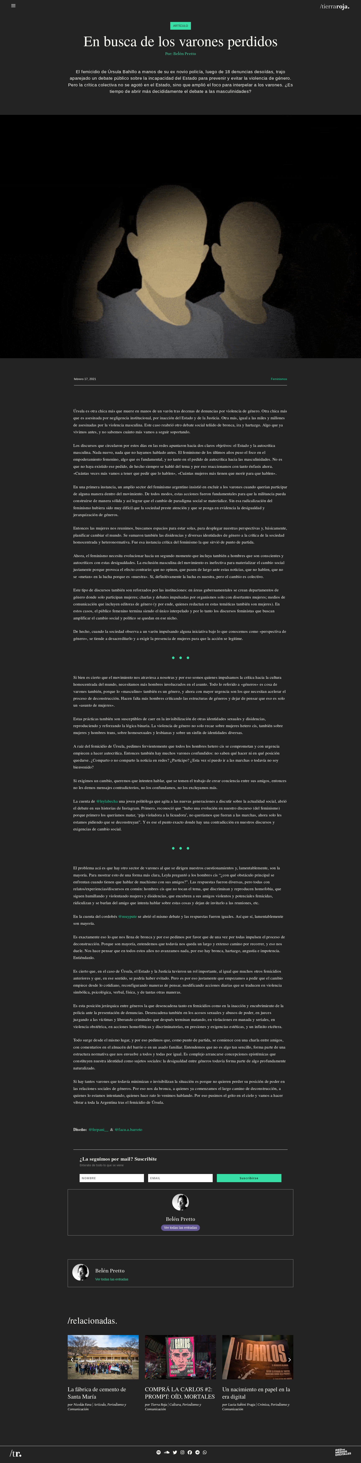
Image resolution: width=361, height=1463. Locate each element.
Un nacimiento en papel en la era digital (256, 1392)
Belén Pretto (180, 1219)
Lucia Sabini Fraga (241, 1404)
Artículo (100, 1404)
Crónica (263, 1404)
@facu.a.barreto (128, 1129)
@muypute (127, 916)
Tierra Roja (159, 1404)
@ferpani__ (99, 1129)
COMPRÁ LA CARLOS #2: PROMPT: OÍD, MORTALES (180, 1392)
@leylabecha (107, 801)
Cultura (175, 1404)
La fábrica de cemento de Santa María (97, 1392)
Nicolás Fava (82, 1404)
